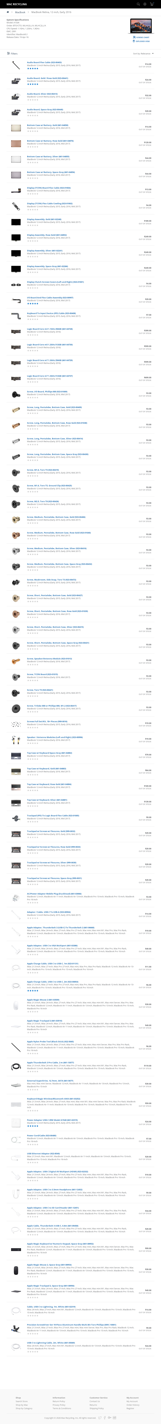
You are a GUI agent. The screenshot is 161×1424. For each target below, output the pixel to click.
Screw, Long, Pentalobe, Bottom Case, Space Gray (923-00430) (57, 454)
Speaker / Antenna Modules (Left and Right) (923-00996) (55, 737)
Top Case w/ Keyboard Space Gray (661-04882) (49, 752)
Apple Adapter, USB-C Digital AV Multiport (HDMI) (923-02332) (57, 1171)
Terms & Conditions (62, 1408)
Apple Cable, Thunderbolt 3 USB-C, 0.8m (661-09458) (52, 1225)
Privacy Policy (59, 1404)
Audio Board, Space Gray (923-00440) (45, 109)
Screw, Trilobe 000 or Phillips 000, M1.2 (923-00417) (52, 705)
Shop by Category (24, 1408)
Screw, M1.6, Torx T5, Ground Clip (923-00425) (49, 485)
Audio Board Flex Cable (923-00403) (44, 62)
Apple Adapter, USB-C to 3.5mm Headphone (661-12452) (54, 1189)
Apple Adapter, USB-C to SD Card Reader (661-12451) (53, 1207)
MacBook (20, 12)
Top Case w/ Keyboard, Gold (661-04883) (46, 768)
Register (130, 1408)
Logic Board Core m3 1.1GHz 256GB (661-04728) (50, 328)
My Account (132, 1401)
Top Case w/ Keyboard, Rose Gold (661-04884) (49, 784)
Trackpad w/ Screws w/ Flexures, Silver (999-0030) (51, 862)
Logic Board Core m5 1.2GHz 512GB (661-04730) (50, 344)
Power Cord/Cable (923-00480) (41, 1135)
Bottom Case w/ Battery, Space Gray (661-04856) (51, 172)
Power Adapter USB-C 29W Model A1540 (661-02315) (52, 1120)
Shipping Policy (97, 1408)
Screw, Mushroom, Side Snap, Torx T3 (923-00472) (51, 579)
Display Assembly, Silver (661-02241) (44, 250)
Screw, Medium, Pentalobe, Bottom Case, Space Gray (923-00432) (59, 564)
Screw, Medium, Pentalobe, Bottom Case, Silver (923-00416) (56, 548)
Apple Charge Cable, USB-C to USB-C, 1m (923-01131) (52, 963)
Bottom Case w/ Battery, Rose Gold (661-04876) (50, 140)
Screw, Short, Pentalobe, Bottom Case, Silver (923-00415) (55, 627)
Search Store (22, 1401)
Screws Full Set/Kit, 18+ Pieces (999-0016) (47, 721)
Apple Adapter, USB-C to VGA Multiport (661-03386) (52, 945)
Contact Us (95, 1401)
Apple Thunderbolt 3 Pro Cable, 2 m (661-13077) (50, 1062)
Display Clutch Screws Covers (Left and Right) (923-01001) (55, 282)
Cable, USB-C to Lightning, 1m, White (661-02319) (51, 1306)
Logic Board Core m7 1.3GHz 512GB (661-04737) (50, 375)
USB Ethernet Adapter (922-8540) (43, 1153)
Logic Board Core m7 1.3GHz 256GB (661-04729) (50, 360)
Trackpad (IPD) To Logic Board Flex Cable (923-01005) (53, 815)
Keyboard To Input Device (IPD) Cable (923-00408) (51, 313)
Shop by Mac (22, 1404)
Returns (93, 1404)
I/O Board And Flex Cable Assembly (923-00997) (50, 297)
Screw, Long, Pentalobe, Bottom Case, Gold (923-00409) (54, 407)
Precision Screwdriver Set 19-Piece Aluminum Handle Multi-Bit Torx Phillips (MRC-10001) (71, 1324)
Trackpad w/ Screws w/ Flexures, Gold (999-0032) (51, 831)
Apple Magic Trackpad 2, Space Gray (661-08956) (50, 1285)
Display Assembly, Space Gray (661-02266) (47, 266)
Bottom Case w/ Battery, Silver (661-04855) (48, 156)
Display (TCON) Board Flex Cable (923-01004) (49, 187)
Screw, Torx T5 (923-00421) (40, 690)
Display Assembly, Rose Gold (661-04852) (47, 235)
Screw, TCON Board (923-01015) (42, 674)
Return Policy (59, 1401)
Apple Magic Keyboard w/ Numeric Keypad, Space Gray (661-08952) (60, 1243)
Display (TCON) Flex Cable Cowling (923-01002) (49, 203)
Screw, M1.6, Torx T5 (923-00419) (43, 469)
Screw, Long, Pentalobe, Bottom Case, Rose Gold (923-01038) (57, 422)
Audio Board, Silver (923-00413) (42, 93)
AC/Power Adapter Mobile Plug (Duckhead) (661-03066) (54, 893)
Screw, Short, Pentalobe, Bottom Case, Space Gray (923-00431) (58, 642)
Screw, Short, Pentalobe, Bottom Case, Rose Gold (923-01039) (57, 611)
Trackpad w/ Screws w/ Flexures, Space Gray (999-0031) (54, 878)
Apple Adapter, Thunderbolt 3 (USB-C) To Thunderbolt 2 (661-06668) (60, 927)
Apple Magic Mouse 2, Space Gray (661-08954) (49, 1264)
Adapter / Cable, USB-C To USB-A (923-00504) (49, 912)
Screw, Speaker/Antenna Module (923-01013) (49, 658)
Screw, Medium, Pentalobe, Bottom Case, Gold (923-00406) (56, 517)
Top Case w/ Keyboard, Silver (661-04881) (47, 799)
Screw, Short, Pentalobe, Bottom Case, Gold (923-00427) (55, 595)
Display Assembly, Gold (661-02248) (44, 219)
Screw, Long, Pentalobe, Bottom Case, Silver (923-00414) (55, 438)
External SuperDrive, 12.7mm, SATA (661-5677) (50, 1080)
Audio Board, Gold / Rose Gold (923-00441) (47, 78)
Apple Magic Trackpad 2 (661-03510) (44, 1020)
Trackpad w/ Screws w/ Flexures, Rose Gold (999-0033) (53, 846)
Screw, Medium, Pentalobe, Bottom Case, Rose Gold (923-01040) (59, 532)
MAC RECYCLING (17, 4)
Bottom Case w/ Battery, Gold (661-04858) (47, 125)
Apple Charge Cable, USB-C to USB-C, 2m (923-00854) (52, 981)
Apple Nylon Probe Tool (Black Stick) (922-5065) (50, 1041)
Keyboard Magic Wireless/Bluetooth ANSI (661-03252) (53, 1098)
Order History (133, 1404)
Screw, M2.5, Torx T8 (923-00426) (43, 501)
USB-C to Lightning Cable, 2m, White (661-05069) (51, 1342)
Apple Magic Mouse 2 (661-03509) (43, 999)
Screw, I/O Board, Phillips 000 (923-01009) (47, 391)
